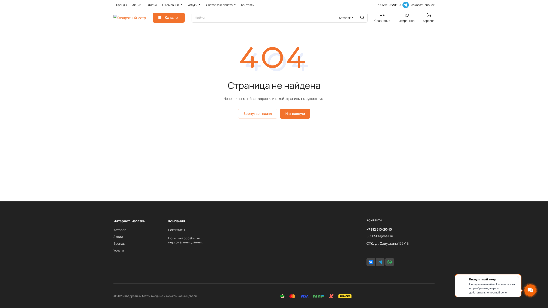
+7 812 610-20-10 (388, 5)
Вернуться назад (257, 113)
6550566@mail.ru (379, 236)
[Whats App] (389, 262)
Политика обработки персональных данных (185, 240)
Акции (118, 236)
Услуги (118, 250)
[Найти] (362, 18)
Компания (176, 221)
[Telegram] (405, 5)
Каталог (119, 230)
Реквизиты (176, 230)
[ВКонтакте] (370, 262)
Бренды (119, 243)
